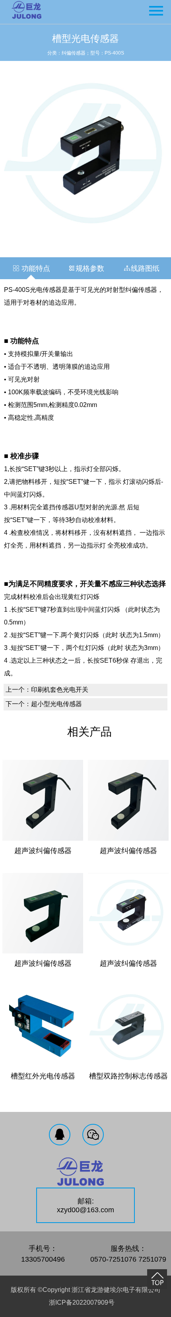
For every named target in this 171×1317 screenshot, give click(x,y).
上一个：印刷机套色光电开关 (47, 689)
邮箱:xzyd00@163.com (85, 1205)
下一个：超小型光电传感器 (44, 704)
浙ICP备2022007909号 (82, 1302)
